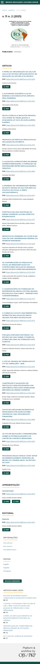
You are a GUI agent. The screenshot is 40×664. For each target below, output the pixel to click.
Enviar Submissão (12, 581)
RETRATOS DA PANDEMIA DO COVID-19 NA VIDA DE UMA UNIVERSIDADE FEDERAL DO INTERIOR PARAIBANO (20, 238)
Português (7, 571)
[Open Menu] (2, 2)
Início (4, 10)
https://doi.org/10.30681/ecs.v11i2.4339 (20, 272)
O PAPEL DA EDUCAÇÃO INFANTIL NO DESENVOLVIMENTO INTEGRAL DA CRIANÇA (17, 618)
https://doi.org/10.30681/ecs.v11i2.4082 (20, 171)
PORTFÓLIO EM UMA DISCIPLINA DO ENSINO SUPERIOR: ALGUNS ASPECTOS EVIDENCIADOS (18, 214)
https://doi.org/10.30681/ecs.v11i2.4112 (20, 101)
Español (6, 568)
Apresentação (8, 491)
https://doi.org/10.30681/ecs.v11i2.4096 (20, 419)
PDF (7, 87)
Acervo (11, 10)
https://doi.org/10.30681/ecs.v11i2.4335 (20, 441)
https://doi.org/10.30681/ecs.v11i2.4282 (20, 125)
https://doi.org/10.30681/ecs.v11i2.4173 (20, 299)
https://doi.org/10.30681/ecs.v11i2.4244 (20, 244)
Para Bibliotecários (9, 550)
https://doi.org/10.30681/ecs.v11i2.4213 (20, 367)
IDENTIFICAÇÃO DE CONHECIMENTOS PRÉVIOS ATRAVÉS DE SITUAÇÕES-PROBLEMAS (17, 628)
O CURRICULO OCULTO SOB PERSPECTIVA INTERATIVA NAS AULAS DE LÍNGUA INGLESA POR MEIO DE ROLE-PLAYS (19, 315)
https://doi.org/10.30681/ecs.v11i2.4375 (20, 145)
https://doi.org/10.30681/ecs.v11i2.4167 (20, 195)
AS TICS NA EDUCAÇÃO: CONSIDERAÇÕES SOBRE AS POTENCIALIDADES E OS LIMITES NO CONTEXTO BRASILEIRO (19, 436)
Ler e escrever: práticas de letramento (17, 636)
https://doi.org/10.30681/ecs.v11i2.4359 (20, 79)
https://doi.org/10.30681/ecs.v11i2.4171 (20, 219)
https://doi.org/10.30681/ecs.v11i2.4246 (20, 465)
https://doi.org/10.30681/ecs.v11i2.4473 (20, 522)
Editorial (5, 519)
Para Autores (7, 546)
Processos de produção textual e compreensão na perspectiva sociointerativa (19, 597)
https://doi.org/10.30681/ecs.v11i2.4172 (20, 320)
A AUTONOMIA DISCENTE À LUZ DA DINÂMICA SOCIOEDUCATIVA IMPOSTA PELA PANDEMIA (18, 96)
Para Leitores (7, 543)
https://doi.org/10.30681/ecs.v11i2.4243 (20, 393)
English (6, 564)
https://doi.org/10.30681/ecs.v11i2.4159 (20, 345)
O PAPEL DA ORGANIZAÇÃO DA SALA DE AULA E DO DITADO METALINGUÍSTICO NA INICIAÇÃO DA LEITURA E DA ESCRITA (19, 74)
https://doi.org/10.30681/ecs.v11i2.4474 (20, 494)
